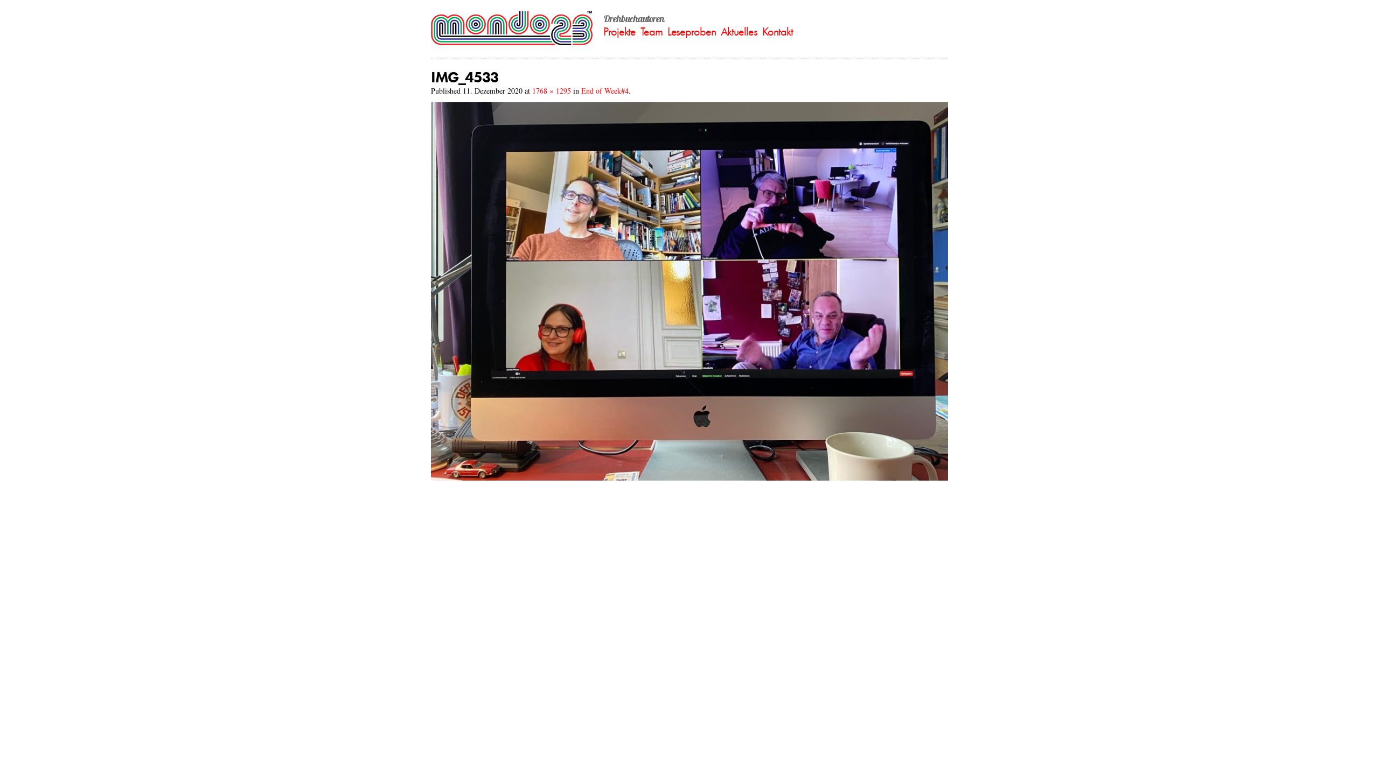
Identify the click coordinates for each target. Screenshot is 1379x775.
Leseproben (691, 31)
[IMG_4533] (689, 478)
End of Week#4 (605, 91)
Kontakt (777, 31)
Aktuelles (739, 31)
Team (651, 31)
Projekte (619, 31)
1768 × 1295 (551, 91)
